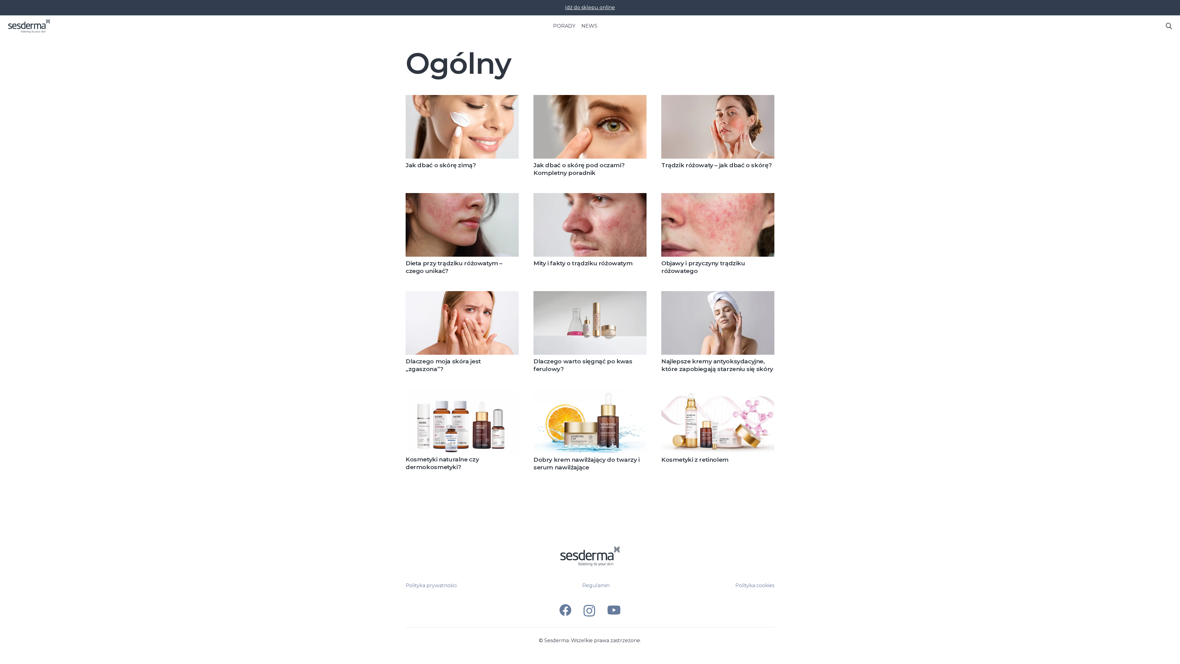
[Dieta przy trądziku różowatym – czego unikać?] (462, 197)
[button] (1169, 26)
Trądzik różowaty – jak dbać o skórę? (716, 165)
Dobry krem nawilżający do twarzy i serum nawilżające (586, 463)
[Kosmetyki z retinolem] (717, 393)
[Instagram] (589, 610)
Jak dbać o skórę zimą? (441, 165)
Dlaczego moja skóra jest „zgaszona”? (443, 365)
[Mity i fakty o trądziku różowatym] (590, 197)
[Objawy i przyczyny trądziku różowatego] (717, 197)
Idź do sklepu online (590, 7)
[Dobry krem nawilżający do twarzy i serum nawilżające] (590, 393)
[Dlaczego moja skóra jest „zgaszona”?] (462, 295)
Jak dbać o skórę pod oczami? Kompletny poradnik (578, 168)
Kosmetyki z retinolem (695, 459)
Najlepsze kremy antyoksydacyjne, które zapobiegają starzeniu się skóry (717, 365)
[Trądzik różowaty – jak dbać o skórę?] (717, 98)
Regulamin (596, 585)
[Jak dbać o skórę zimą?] (462, 98)
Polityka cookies (754, 585)
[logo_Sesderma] (29, 26)
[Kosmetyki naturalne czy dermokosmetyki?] (462, 393)
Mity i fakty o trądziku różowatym (582, 263)
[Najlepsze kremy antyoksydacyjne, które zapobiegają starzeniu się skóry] (717, 295)
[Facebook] (565, 610)
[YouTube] (614, 610)
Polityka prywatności (431, 585)
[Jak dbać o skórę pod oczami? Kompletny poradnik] (590, 98)
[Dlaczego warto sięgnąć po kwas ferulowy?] (590, 295)
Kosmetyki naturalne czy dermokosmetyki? (442, 463)
